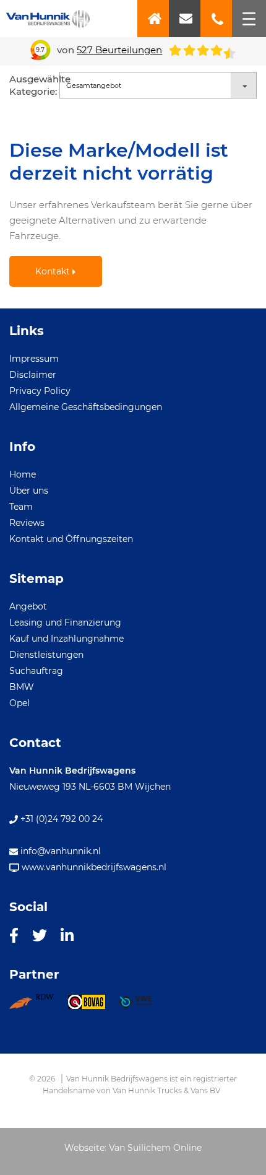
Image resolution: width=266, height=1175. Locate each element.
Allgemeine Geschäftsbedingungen (85, 407)
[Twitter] (39, 935)
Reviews (27, 522)
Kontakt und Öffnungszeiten (71, 538)
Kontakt (53, 271)
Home (22, 474)
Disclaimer (32, 374)
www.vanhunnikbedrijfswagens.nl (92, 867)
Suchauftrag (36, 670)
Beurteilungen (119, 50)
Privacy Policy (40, 390)
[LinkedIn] (67, 935)
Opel (19, 703)
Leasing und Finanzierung (65, 622)
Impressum (34, 358)
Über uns (28, 490)
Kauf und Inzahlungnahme (66, 638)
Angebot (28, 606)
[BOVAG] (93, 1005)
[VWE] (142, 1005)
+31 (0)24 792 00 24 (60, 818)
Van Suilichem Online (155, 1147)
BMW (21, 686)
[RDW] (38, 1005)
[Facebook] (14, 935)
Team (21, 506)
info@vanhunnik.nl (59, 851)
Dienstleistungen (46, 654)
